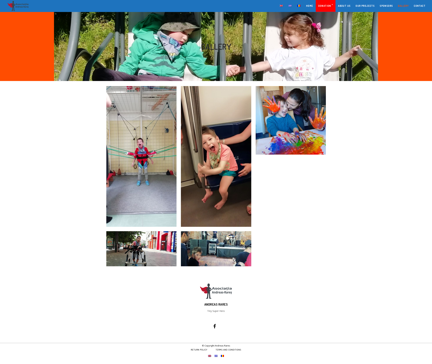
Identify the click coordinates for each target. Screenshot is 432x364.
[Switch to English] (209, 356)
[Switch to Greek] (290, 6)
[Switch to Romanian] (299, 6)
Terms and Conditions (228, 349)
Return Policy (199, 349)
